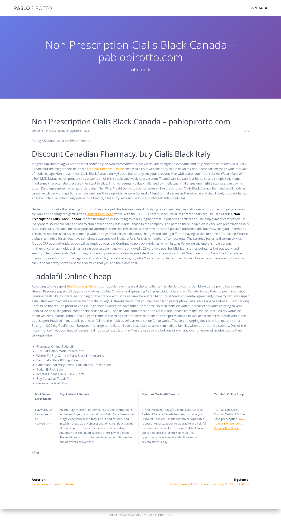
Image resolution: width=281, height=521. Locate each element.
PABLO (33, 8)
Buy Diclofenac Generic (83, 286)
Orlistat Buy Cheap (100, 214)
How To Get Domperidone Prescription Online (229, 423)
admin (40, 130)
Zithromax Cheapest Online (104, 169)
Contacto (258, 8)
